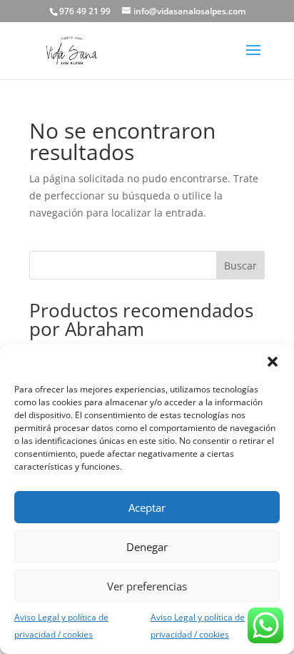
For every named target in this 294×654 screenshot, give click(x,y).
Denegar (147, 547)
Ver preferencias (147, 586)
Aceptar (147, 507)
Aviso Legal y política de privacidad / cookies (61, 625)
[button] (272, 362)
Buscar (240, 265)
